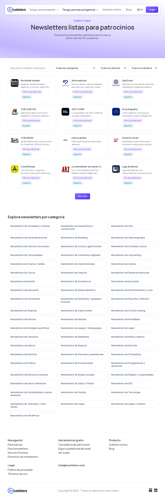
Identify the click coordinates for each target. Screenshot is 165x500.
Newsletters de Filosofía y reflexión (130, 298)
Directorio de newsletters (23, 456)
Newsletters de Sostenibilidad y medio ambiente (31, 394)
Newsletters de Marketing (75, 336)
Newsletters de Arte (122, 225)
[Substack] (150, 490)
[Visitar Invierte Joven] (153, 137)
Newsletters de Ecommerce (76, 281)
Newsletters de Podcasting (126, 354)
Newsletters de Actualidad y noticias (30, 225)
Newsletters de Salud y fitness (77, 383)
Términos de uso (18, 473)
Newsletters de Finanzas (23, 310)
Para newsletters (18, 448)
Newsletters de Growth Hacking (128, 310)
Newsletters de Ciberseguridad (128, 237)
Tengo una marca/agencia (79, 9)
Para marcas (15, 444)
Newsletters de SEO (122, 383)
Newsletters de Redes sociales (78, 374)
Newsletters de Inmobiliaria (125, 319)
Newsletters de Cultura (123, 263)
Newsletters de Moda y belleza (127, 336)
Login (152, 9)
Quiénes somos (111, 9)
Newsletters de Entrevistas (25, 298)
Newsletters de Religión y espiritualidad (132, 374)
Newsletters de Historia (23, 319)
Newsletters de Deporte (74, 272)
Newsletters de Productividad (77, 363)
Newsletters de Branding (74, 237)
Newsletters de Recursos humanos (29, 374)
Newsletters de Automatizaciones (28, 237)
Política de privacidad (20, 469)
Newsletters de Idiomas (73, 319)
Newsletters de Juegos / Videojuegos (81, 328)
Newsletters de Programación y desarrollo (128, 364)
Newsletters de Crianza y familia (27, 263)
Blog (128, 9)
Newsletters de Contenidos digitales (81, 255)
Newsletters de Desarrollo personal (130, 272)
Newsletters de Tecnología (125, 392)
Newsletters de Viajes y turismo (128, 403)
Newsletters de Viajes (73, 403)
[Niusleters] (16, 9)
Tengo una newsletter (42, 9)
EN (141, 9)
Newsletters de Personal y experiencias (82, 354)
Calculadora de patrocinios (74, 444)
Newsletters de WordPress (24, 415)
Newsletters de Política (22, 363)
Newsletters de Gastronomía (76, 310)
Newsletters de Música (22, 345)
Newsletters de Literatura (24, 336)
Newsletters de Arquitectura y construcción (77, 227)
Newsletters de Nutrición (23, 354)
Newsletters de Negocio (74, 345)
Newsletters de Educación (24, 290)
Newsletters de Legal (122, 328)
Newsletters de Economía (125, 281)
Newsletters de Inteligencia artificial (29, 328)
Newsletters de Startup (73, 392)
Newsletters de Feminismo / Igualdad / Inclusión (81, 300)
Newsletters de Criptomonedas (78, 263)
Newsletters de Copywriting (126, 255)
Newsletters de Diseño (22, 281)
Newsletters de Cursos (22, 272)
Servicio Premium (18, 452)
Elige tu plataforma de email (74, 448)
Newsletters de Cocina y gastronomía (81, 246)
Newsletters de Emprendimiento (78, 290)
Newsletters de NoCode (124, 345)
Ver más (82, 196)
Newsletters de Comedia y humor (129, 246)
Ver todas (64, 452)
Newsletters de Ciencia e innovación (29, 246)
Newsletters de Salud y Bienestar (28, 383)
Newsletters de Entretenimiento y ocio (132, 290)
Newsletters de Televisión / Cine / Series (28, 405)
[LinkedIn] (155, 491)
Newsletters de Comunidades (26, 255)
